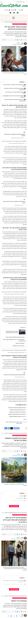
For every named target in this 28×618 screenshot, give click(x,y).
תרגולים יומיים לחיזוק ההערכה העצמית (16, 414)
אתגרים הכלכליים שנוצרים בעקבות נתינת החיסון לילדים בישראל (14, 100)
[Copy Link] (19, 40)
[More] (15, 40)
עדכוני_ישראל (19, 423)
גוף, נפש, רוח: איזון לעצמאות (18, 345)
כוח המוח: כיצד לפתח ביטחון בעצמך (17, 412)
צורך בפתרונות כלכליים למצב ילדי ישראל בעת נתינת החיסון (14, 85)
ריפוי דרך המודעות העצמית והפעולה (17, 416)
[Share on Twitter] (21, 40)
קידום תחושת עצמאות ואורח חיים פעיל (19, 435)
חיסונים (13, 422)
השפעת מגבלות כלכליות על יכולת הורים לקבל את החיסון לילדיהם (14, 89)
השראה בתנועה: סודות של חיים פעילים (16, 407)
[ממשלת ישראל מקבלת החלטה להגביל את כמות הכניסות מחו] (22, 331)
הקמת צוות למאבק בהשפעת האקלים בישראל (15, 337)
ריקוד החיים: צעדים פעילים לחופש (17, 409)
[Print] (17, 40)
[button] (13, 18)
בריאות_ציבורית (18, 422)
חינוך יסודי (12, 237)
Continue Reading (14, 506)
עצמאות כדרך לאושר (20, 343)
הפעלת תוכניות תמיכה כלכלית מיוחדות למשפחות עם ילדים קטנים (14, 96)
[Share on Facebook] (23, 40)
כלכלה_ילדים (8, 422)
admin (22, 42)
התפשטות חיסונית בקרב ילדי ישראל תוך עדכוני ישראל (15, 93)
